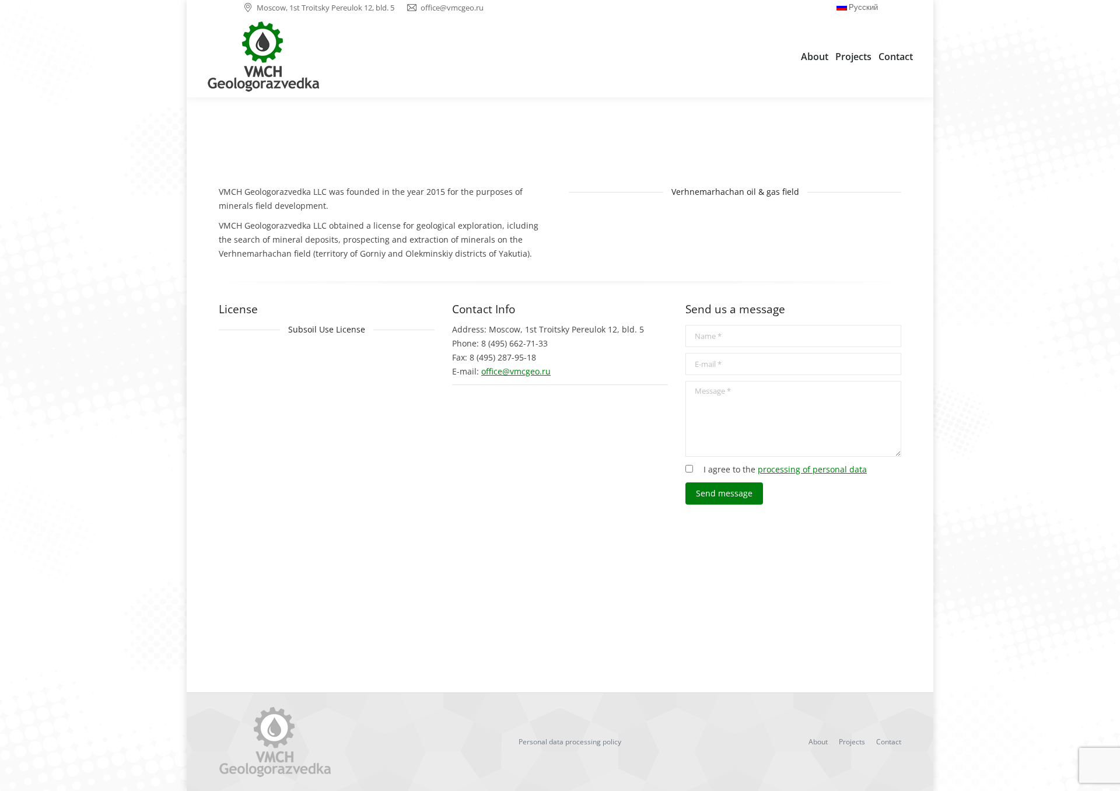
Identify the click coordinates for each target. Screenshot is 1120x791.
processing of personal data (812, 469)
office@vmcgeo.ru (516, 371)
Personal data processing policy (570, 742)
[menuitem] (814, 56)
